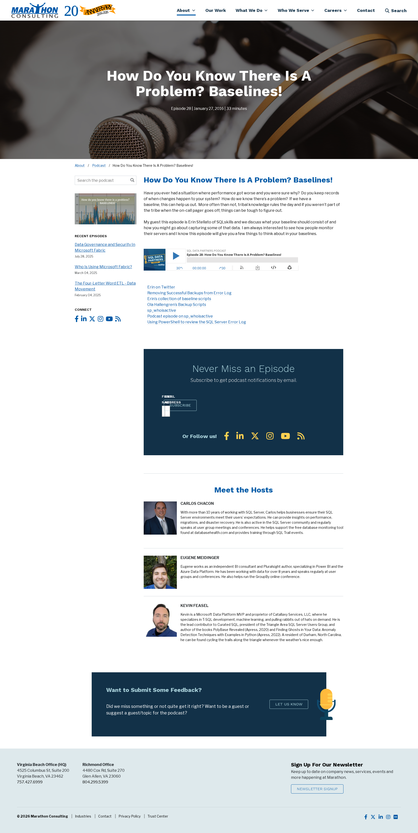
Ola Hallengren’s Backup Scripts (176, 304)
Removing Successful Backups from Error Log (189, 293)
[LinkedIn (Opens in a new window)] (240, 436)
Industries (83, 816)
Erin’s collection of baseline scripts (179, 298)
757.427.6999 (30, 782)
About (80, 165)
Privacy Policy (130, 816)
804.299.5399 (95, 782)
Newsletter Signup (317, 789)
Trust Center (158, 816)
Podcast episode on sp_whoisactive (180, 316)
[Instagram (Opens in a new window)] (270, 436)
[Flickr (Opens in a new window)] (396, 817)
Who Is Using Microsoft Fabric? (103, 267)
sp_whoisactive (161, 310)
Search (399, 10)
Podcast (99, 165)
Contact (105, 816)
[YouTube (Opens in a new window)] (285, 436)
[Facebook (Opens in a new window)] (226, 436)
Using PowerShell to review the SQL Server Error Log (196, 322)
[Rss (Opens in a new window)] (301, 436)
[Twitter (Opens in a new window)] (255, 436)
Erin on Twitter (161, 287)
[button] (186, 10)
